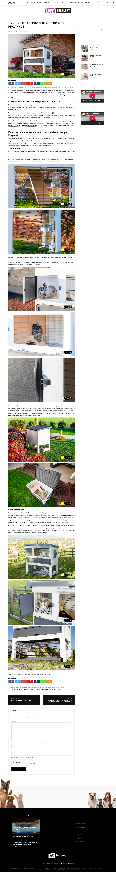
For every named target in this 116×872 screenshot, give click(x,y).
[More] (49, 83)
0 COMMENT (20, 31)
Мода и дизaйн (30, 2)
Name (14, 742)
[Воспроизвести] (83, 101)
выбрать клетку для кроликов (19, 687)
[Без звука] (99, 101)
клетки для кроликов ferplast (36, 687)
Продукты (63, 2)
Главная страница (43, 862)
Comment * (15, 721)
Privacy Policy (32, 757)
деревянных (47, 674)
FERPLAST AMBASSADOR (82, 820)
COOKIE (76, 862)
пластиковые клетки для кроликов (55, 687)
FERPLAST (44, 863)
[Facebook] (11, 83)
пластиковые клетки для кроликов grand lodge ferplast (26, 689)
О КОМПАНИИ (52, 862)
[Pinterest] (30, 83)
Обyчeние (55, 2)
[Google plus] (24, 83)
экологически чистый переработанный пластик (22, 125)
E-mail (45, 742)
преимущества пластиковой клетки (51, 689)
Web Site (14, 750)
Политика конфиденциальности (65, 862)
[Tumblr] (37, 83)
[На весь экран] (101, 101)
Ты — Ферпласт (86, 2)
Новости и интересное (43, 2)
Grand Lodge (25, 151)
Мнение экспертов (74, 2)
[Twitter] (18, 83)
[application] (92, 96)
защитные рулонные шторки (17, 528)
